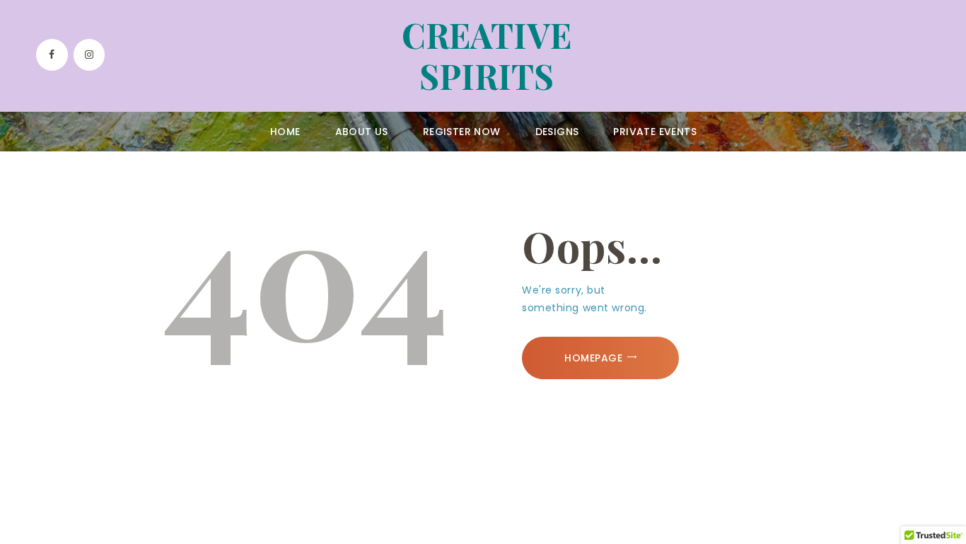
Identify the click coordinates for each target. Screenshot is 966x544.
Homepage (593, 358)
